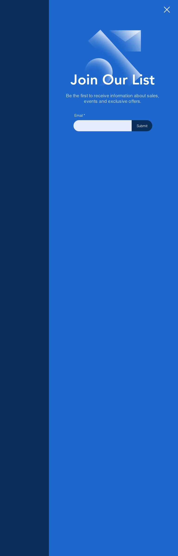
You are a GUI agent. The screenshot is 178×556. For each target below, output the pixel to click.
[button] (167, 9)
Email (78, 115)
